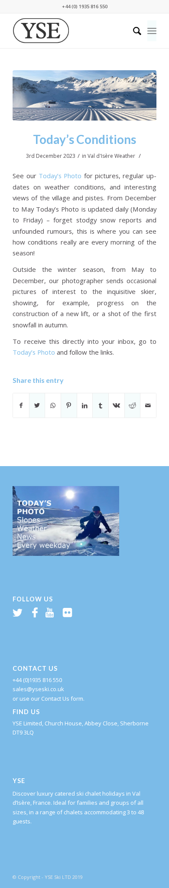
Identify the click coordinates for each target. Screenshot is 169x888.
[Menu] (151, 30)
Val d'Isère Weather (111, 156)
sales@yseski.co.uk (38, 689)
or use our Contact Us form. (48, 698)
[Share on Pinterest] (69, 405)
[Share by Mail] (148, 405)
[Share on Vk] (116, 405)
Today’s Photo (60, 175)
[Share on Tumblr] (100, 405)
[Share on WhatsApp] (53, 405)
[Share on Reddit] (132, 405)
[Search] (132, 30)
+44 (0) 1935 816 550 (84, 6)
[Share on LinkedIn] (85, 405)
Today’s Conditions (84, 139)
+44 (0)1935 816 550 (37, 680)
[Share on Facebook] (21, 405)
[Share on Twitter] (37, 405)
